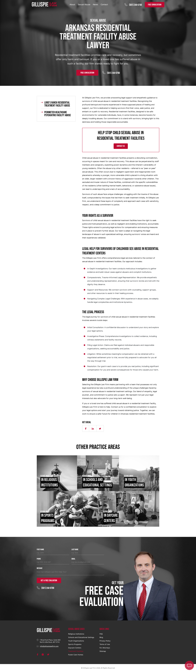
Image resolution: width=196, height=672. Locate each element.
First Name (40, 550)
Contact (104, 4)
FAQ (101, 634)
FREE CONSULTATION (154, 4)
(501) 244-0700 (135, 5)
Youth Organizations (76, 641)
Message (39, 568)
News (95, 4)
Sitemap (103, 651)
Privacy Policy (105, 641)
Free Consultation (87, 72)
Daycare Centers (74, 648)
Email (73, 559)
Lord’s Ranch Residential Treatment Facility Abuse (57, 104)
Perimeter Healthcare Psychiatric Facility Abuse (57, 113)
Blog (101, 637)
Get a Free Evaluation (49, 580)
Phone (39, 559)
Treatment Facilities (75, 651)
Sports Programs (74, 644)
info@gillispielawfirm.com (49, 646)
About (72, 4)
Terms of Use (105, 644)
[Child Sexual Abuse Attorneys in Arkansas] (44, 4)
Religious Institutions (76, 634)
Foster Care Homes (75, 655)
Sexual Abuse (84, 4)
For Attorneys (105, 648)
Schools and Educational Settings (81, 637)
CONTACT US (121, 146)
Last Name (74, 550)
